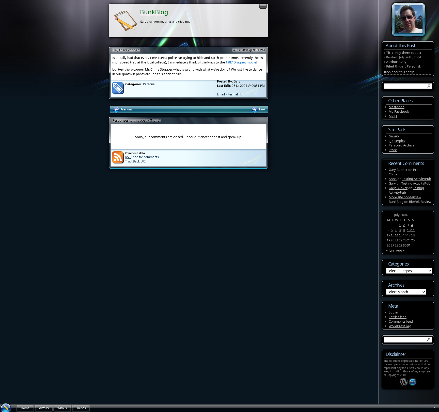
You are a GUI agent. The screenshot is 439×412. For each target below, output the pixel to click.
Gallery (394, 136)
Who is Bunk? (62, 409)
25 (413, 240)
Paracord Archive (401, 145)
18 (413, 235)
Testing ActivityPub (416, 178)
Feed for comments (142, 157)
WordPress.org (400, 326)
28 (396, 245)
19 (388, 240)
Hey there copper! (126, 50)
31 (409, 245)
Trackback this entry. (399, 72)
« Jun (390, 250)
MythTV (43, 408)
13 (392, 235)
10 (409, 230)
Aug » (400, 250)
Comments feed (401, 321)
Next (261, 109)
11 (413, 230)
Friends (80, 408)
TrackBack (135, 161)
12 (388, 235)
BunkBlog (154, 12)
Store (393, 149)
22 (400, 240)
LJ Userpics (397, 140)
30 (404, 245)
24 (409, 240)
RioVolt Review (420, 201)
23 (404, 240)
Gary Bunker (398, 169)
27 (392, 245)
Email (221, 94)
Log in (393, 312)
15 (400, 235)
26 (388, 245)
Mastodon (396, 107)
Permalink (235, 94)
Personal (149, 84)
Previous (126, 109)
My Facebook (399, 111)
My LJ (393, 116)
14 (396, 235)
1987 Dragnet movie (241, 62)
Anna (393, 178)
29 (400, 245)
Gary (402, 61)
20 (392, 240)
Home (25, 408)
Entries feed (397, 317)
